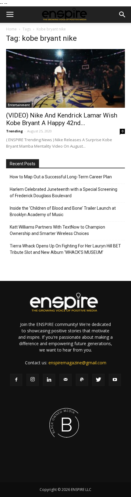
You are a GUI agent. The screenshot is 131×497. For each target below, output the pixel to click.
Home (11, 29)
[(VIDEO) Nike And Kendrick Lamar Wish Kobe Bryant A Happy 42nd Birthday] (65, 78)
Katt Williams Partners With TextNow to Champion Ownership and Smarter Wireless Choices (57, 230)
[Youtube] (115, 380)
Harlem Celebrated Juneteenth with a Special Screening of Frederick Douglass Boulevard (63, 192)
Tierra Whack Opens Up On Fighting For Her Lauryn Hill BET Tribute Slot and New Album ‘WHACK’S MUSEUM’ (65, 249)
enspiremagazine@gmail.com (77, 363)
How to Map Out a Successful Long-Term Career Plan (61, 176)
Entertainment (19, 105)
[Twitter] (98, 380)
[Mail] (65, 380)
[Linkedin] (49, 380)
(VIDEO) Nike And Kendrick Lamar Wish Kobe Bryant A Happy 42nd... (61, 119)
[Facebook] (16, 380)
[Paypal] (82, 380)
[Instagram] (33, 380)
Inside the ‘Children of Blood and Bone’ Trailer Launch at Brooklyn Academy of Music (63, 211)
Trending (14, 131)
